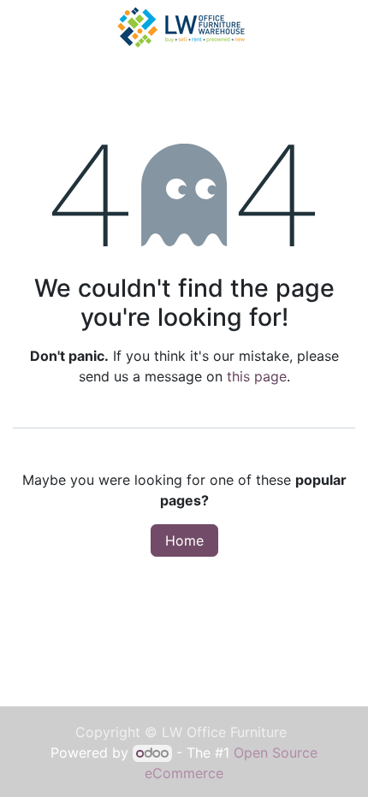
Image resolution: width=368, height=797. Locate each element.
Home (184, 540)
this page (257, 376)
